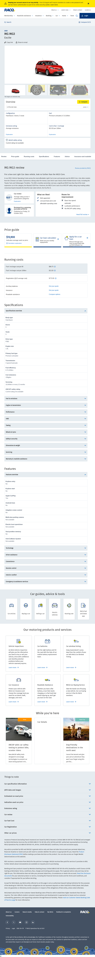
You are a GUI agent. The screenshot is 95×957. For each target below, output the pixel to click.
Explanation (9, 134)
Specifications (44, 156)
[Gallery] (47, 64)
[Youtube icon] (20, 922)
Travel (72, 16)
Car (57, 16)
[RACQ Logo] (85, 912)
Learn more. (54, 5)
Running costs (29, 156)
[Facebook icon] (7, 922)
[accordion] (47, 784)
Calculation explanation (15, 243)
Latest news (64, 10)
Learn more (12, 667)
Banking (48, 16)
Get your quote (54, 286)
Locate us (88, 10)
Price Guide (15, 156)
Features (57, 156)
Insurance (38, 16)
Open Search (77, 16)
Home (64, 16)
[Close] (88, 3)
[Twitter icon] (13, 922)
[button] (87, 16)
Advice (67, 156)
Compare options (54, 294)
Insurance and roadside (82, 156)
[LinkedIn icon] (33, 922)
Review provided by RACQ (83, 168)
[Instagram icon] (26, 922)
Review (3, 156)
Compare (84, 102)
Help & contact (77, 10)
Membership (8, 16)
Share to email (22, 42)
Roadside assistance (24, 16)
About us (54, 10)
